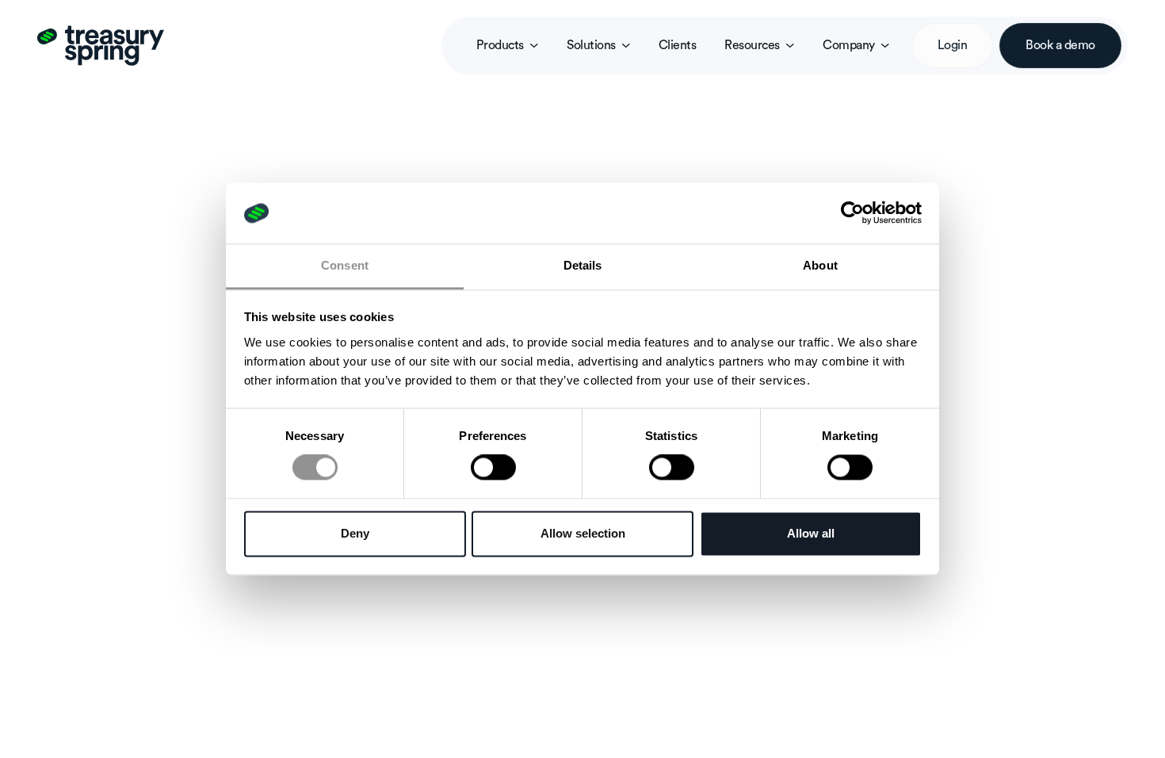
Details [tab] (582, 265)
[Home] (100, 45)
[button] (507, 45)
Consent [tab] (345, 265)
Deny (355, 533)
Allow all (811, 533)
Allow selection (582, 533)
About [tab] (820, 265)
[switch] (493, 467)
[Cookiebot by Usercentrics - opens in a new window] (852, 213)
